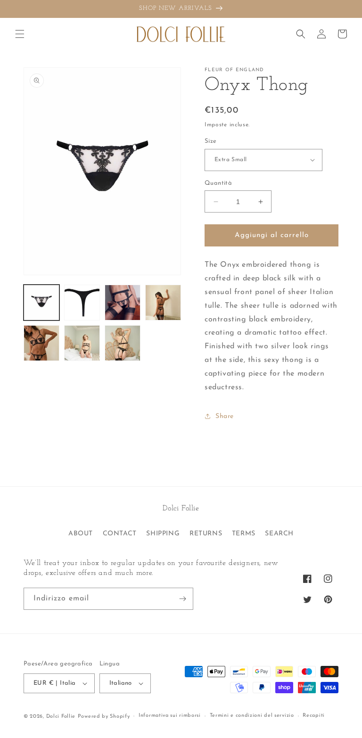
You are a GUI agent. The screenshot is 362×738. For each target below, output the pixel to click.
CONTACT (120, 533)
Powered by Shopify (104, 716)
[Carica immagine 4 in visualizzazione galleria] (163, 302)
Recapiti (314, 715)
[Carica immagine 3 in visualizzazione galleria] (122, 302)
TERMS (243, 533)
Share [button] (224, 416)
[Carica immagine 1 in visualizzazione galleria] (41, 302)
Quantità (218, 183)
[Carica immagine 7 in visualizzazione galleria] (122, 343)
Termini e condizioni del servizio (252, 715)
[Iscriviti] (182, 599)
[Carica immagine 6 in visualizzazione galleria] (82, 343)
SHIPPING (163, 533)
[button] (19, 34)
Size (211, 141)
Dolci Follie (60, 716)
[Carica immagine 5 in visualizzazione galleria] (41, 343)
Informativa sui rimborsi (170, 715)
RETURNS (205, 533)
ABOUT (80, 533)
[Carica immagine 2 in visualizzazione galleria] (82, 302)
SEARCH (279, 533)
